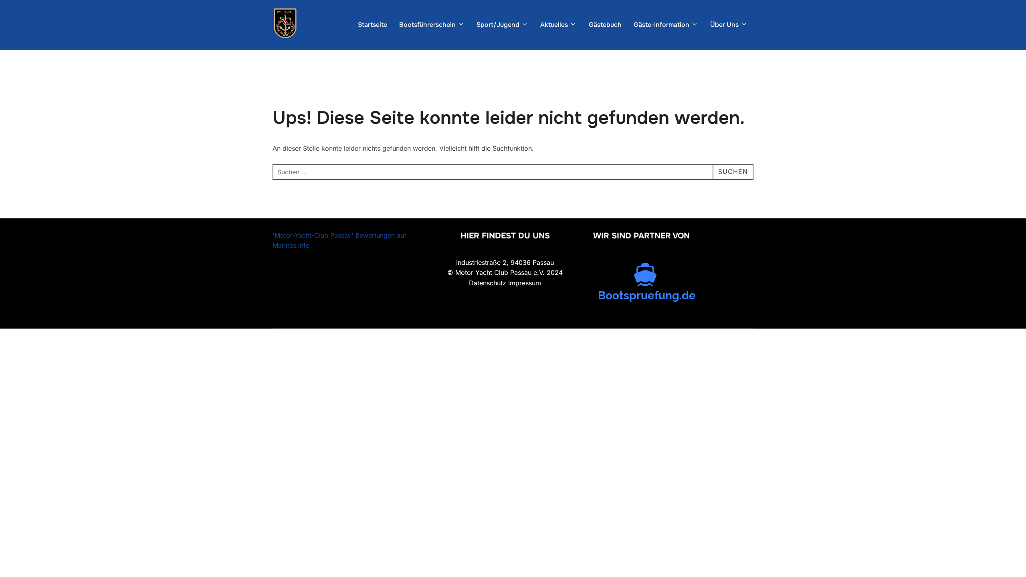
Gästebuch (605, 24)
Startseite (372, 24)
